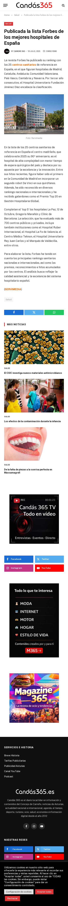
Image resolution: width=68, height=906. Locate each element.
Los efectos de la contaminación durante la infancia (32, 421)
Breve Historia (11, 755)
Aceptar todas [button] (44, 892)
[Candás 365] (34, 5)
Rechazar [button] (12, 898)
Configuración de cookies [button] (19, 892)
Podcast (8, 776)
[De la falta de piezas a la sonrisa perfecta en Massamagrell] (34, 444)
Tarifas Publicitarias (15, 760)
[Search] (63, 5)
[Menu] (5, 5)
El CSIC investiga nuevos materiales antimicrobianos (33, 373)
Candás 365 (19, 51)
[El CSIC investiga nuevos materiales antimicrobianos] (34, 347)
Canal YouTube (12, 771)
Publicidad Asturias (14, 766)
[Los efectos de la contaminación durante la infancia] (34, 395)
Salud (8, 24)
